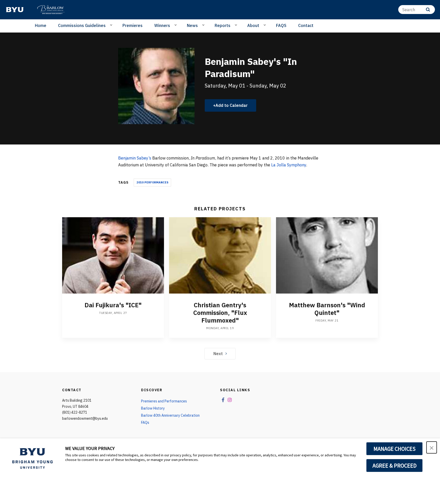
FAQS (281, 25)
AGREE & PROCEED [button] (395, 465)
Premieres (132, 25)
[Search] (427, 9)
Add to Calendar (231, 105)
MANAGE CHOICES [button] (395, 448)
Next (218, 353)
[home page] (15, 9)
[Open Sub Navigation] (112, 25)
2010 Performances (152, 182)
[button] (432, 447)
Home (40, 25)
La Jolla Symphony (288, 164)
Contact (305, 25)
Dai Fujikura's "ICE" (113, 305)
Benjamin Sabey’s (134, 158)
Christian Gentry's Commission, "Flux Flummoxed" (220, 312)
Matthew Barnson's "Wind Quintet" (327, 309)
